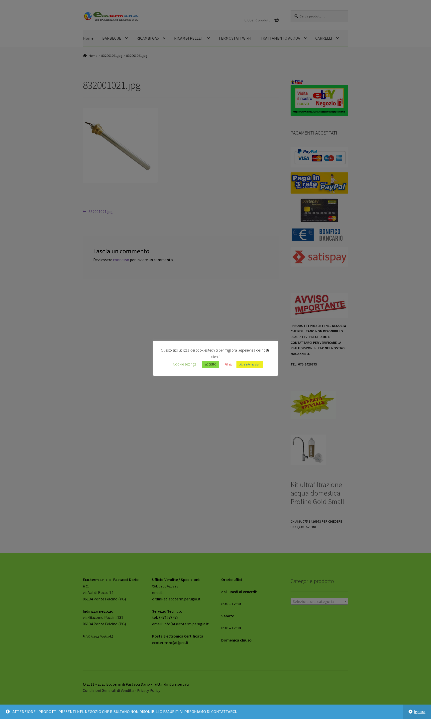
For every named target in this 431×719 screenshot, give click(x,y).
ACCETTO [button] (210, 364)
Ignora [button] (419, 711)
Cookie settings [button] (184, 364)
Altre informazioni (249, 364)
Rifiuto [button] (228, 364)
